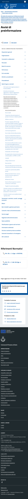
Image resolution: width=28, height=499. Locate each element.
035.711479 (8, 445)
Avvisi (2, 417)
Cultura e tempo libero (6, 375)
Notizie (2, 413)
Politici (2, 360)
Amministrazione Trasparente (11, 11)
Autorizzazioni (4, 402)
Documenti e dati (5, 365)
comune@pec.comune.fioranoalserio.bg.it (10, 449)
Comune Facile (11, 494)
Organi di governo (5, 351)
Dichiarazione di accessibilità (7, 472)
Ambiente (3, 398)
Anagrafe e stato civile (6, 373)
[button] (14, 52)
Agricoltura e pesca (5, 405)
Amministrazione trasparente (8, 463)
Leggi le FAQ (4, 454)
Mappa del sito (4, 490)
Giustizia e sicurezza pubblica (7, 393)
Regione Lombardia (5, 1)
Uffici (2, 356)
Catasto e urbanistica (6, 384)
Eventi (2, 427)
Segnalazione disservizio (6, 458)
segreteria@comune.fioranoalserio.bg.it (14, 450)
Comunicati (3, 415)
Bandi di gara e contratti (7, 13)
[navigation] (1, 6)
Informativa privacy (5, 465)
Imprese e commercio (6, 380)
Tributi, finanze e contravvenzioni (8, 396)
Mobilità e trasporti (5, 389)
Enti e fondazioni (5, 358)
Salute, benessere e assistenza (8, 400)
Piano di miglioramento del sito (8, 474)
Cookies (3, 470)
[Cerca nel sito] (24, 6)
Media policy (4, 488)
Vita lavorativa (4, 377)
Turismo (2, 386)
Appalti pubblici (4, 382)
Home (2, 11)
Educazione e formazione (7, 391)
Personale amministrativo (7, 362)
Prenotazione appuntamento (8, 456)
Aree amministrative (6, 353)
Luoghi (2, 425)
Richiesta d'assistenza (6, 461)
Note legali (3, 467)
